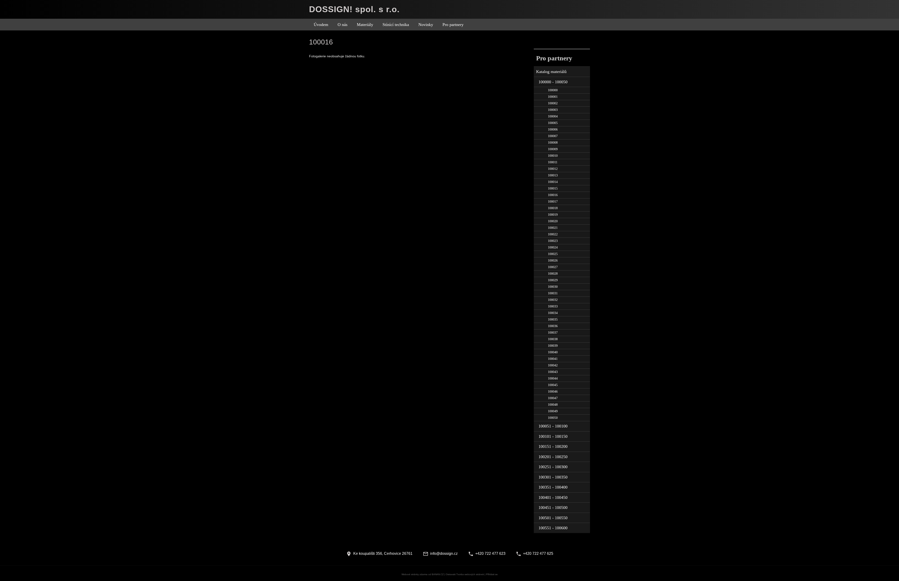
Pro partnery (453, 24)
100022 (553, 234)
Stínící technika (396, 24)
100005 (553, 123)
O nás (342, 24)
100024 (553, 247)
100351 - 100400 (552, 487)
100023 (553, 241)
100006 (553, 129)
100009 (553, 149)
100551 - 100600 (552, 528)
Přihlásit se (492, 574)
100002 (553, 103)
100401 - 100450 (552, 497)
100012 (553, 169)
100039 (553, 345)
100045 (553, 385)
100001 (553, 97)
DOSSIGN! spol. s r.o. (354, 9)
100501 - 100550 (552, 517)
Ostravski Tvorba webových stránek (465, 574)
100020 (553, 221)
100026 (553, 260)
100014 (553, 182)
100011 (552, 162)
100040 (553, 352)
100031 (553, 293)
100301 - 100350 (552, 477)
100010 (553, 155)
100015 (553, 188)
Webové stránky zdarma (414, 574)
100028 (553, 273)
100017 (553, 201)
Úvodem (321, 24)
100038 (553, 339)
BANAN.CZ (438, 574)
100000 (553, 90)
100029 (553, 280)
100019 (553, 214)
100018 (553, 208)
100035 (553, 319)
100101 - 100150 (552, 436)
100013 (553, 175)
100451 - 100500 (552, 507)
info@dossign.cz (444, 553)
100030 (553, 287)
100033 (553, 306)
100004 (553, 116)
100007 (553, 136)
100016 (553, 195)
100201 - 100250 (552, 456)
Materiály (365, 24)
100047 (553, 398)
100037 (553, 332)
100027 (553, 267)
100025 (553, 254)
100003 (553, 110)
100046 (553, 391)
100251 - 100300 (552, 466)
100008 (553, 142)
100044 (553, 378)
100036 (553, 326)
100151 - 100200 (552, 446)
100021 (553, 228)
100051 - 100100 (552, 426)
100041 (553, 359)
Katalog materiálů (551, 71)
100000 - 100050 (552, 82)
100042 (553, 365)
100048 (553, 404)
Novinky (425, 24)
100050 (553, 418)
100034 (553, 313)
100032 (553, 300)
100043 (553, 372)
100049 (553, 411)
